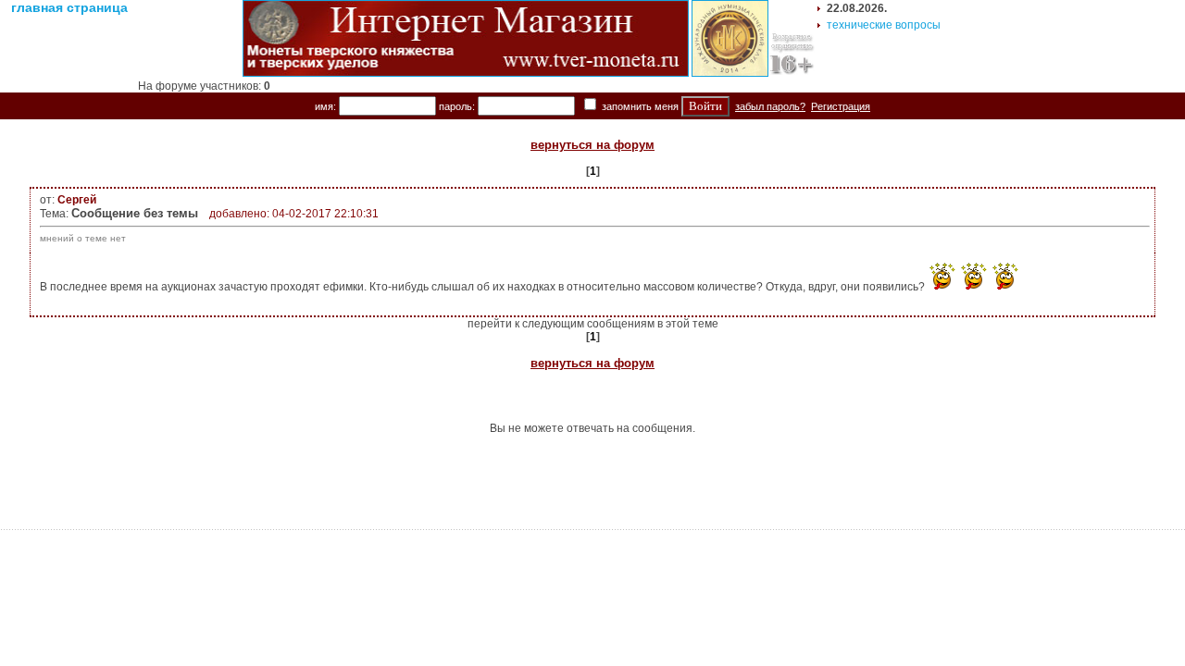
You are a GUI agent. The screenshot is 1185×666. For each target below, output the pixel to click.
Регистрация (840, 106)
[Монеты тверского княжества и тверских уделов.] (466, 73)
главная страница (69, 7)
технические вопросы (884, 24)
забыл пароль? (770, 106)
